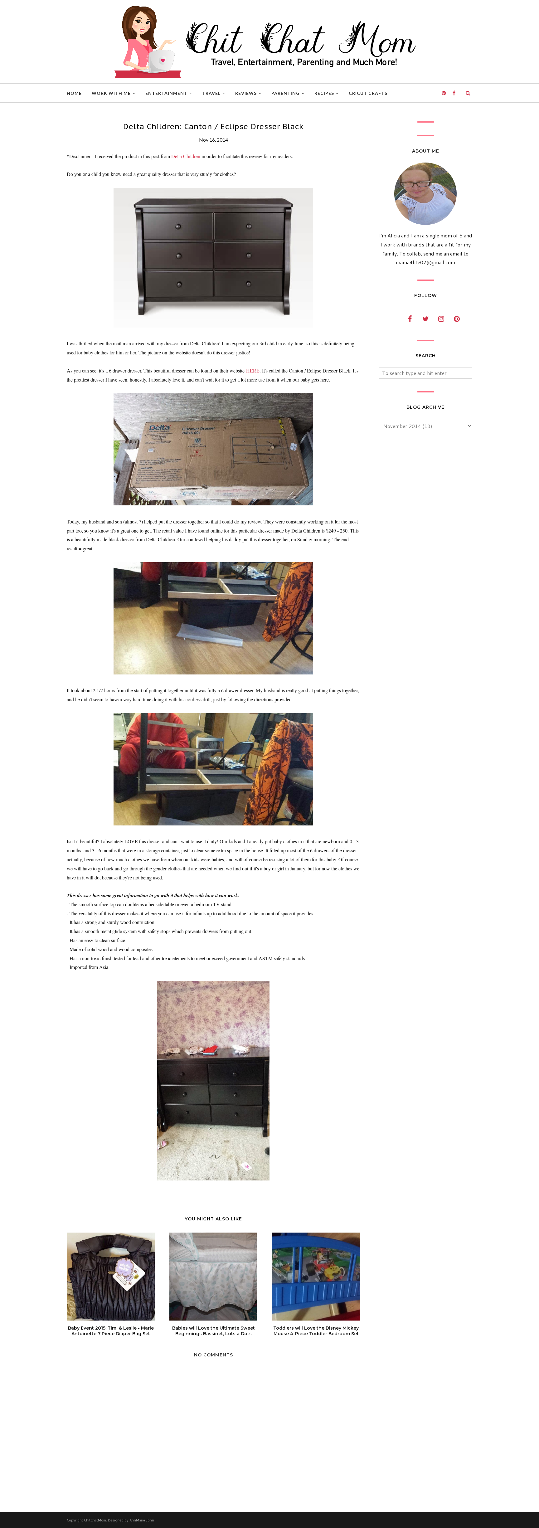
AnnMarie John (141, 1520)
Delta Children (185, 156)
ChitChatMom (95, 1520)
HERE (253, 370)
